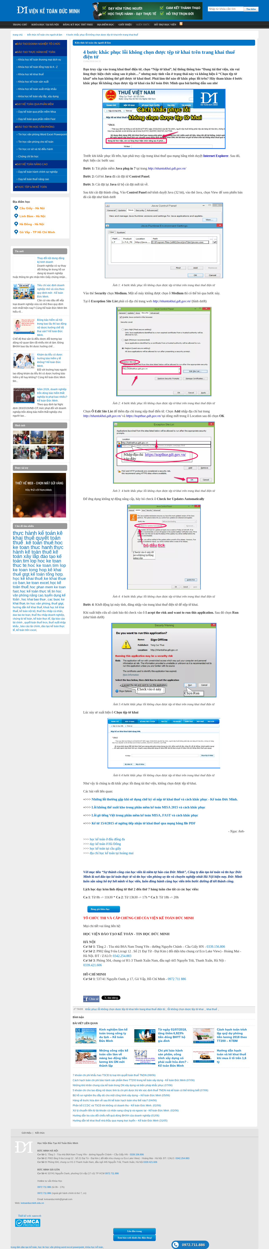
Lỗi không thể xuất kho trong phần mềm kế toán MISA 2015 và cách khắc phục (148, 807)
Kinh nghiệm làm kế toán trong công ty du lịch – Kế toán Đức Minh (113, 1035)
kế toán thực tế (41, 618)
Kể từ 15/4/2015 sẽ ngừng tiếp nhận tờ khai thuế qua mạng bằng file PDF (144, 823)
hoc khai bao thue (33, 599)
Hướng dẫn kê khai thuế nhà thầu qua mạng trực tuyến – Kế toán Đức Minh (120, 1120)
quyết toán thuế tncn (35, 622)
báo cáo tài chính (30, 626)
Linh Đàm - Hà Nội (32, 216)
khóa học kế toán (94, 1247)
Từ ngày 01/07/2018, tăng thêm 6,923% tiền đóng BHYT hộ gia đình (172, 1035)
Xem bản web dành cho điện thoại (134, 1237)
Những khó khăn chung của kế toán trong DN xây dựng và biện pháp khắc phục (123, 1085)
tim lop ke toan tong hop (39, 567)
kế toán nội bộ (27, 611)
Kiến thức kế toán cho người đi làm (44, 34)
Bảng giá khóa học (100, 909)
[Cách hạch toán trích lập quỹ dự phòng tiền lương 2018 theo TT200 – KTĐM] (203, 1035)
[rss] (180, 24)
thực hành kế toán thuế (38, 550)
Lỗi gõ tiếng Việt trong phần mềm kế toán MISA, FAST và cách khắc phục (145, 815)
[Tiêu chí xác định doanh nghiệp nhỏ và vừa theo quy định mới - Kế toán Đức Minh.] (23, 291)
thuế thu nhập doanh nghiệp (48, 614)
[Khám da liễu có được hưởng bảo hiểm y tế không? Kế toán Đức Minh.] (23, 361)
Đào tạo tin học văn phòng (35, 126)
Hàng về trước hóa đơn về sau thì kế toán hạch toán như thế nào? (115, 1100)
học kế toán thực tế (35, 591)
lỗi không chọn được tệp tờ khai (185, 1009)
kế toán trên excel (26, 630)
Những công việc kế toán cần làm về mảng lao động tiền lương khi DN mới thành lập (113, 1058)
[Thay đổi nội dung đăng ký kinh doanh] (23, 264)
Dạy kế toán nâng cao (32, 164)
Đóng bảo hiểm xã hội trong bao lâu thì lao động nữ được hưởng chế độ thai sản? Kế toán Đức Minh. (51, 328)
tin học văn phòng (38, 603)
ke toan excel (37, 583)
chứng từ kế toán (22, 618)
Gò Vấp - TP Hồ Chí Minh (37, 232)
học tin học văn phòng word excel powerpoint (61, 1247)
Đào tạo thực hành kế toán (36, 52)
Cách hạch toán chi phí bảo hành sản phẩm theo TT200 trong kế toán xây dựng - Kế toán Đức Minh (134, 1080)
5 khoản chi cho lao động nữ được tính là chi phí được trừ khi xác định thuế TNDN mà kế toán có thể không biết (140, 1090)
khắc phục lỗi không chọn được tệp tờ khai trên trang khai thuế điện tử (125, 1009)
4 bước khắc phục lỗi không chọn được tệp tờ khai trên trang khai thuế (102, 34)
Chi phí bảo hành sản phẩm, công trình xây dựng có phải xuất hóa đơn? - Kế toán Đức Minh (173, 1058)
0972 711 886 (177, 979)
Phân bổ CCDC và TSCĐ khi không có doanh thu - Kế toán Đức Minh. (117, 1105)
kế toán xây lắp (35, 554)
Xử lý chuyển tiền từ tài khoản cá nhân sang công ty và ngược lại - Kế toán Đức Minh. (126, 1110)
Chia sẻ (94, 999)
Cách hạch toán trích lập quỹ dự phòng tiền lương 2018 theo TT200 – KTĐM (232, 1035)
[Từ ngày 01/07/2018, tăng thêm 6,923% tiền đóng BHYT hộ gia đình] (144, 1035)
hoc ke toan (39, 565)
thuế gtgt (57, 603)
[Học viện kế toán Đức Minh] (48, 8)
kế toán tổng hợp (47, 574)
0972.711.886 (193, 1245)
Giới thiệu (26, 1133)
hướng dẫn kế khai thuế (27, 607)
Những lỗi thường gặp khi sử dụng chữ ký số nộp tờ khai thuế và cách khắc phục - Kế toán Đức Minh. (165, 799)
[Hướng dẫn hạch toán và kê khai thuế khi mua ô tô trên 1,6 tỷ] (203, 1056)
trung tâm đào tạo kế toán (24, 1247)
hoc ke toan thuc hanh (38, 545)
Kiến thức (40, 1133)
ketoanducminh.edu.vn (32, 1203)
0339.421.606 (92, 965)
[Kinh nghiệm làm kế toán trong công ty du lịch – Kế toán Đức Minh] (85, 1035)
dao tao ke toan (21, 614)
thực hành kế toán (34, 533)
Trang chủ (17, 34)
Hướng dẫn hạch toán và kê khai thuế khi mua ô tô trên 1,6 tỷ (231, 1056)
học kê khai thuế (28, 578)
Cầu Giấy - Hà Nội (32, 208)
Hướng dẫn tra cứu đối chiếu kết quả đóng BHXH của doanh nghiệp (116, 1115)
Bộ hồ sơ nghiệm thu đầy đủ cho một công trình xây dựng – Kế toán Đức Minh (121, 1095)
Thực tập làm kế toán (32, 187)
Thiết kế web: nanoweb (29, 1215)
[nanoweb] (39, 516)
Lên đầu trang (134, 1231)
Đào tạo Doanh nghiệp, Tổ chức (39, 43)
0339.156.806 (216, 946)
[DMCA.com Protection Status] (27, 1226)
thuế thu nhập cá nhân (49, 611)
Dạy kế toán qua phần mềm (35, 104)
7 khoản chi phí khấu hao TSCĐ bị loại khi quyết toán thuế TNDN (114, 1075)
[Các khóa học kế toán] (147, 18)
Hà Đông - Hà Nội (32, 224)
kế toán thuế (39, 542)
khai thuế (212, 1009)
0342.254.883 (122, 956)
